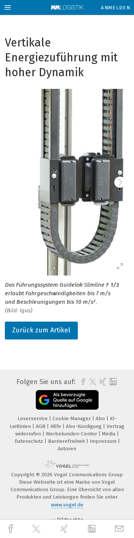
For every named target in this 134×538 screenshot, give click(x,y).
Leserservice (33, 418)
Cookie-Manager (72, 418)
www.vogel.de (67, 505)
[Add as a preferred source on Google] (67, 400)
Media (109, 434)
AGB (41, 426)
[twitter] (37, 529)
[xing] (65, 529)
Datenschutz (30, 441)
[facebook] (12, 529)
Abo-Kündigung (84, 426)
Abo (101, 418)
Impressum (104, 441)
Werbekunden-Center (72, 434)
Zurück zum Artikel (41, 330)
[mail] (120, 529)
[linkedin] (92, 529)
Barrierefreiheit (67, 441)
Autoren (67, 448)
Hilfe (56, 426)
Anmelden (115, 7)
